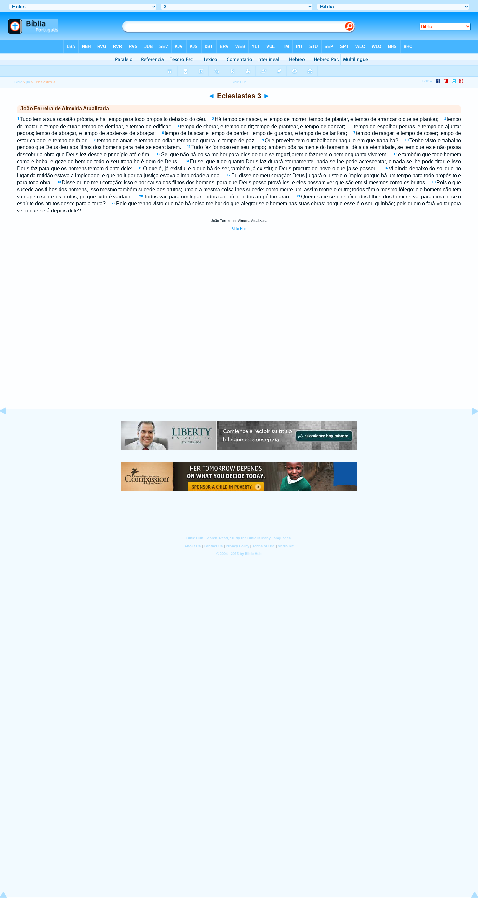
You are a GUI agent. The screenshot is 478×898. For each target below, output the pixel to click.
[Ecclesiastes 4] (470, 426)
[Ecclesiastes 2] (8, 426)
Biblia (18, 82)
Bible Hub (239, 229)
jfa (28, 82)
